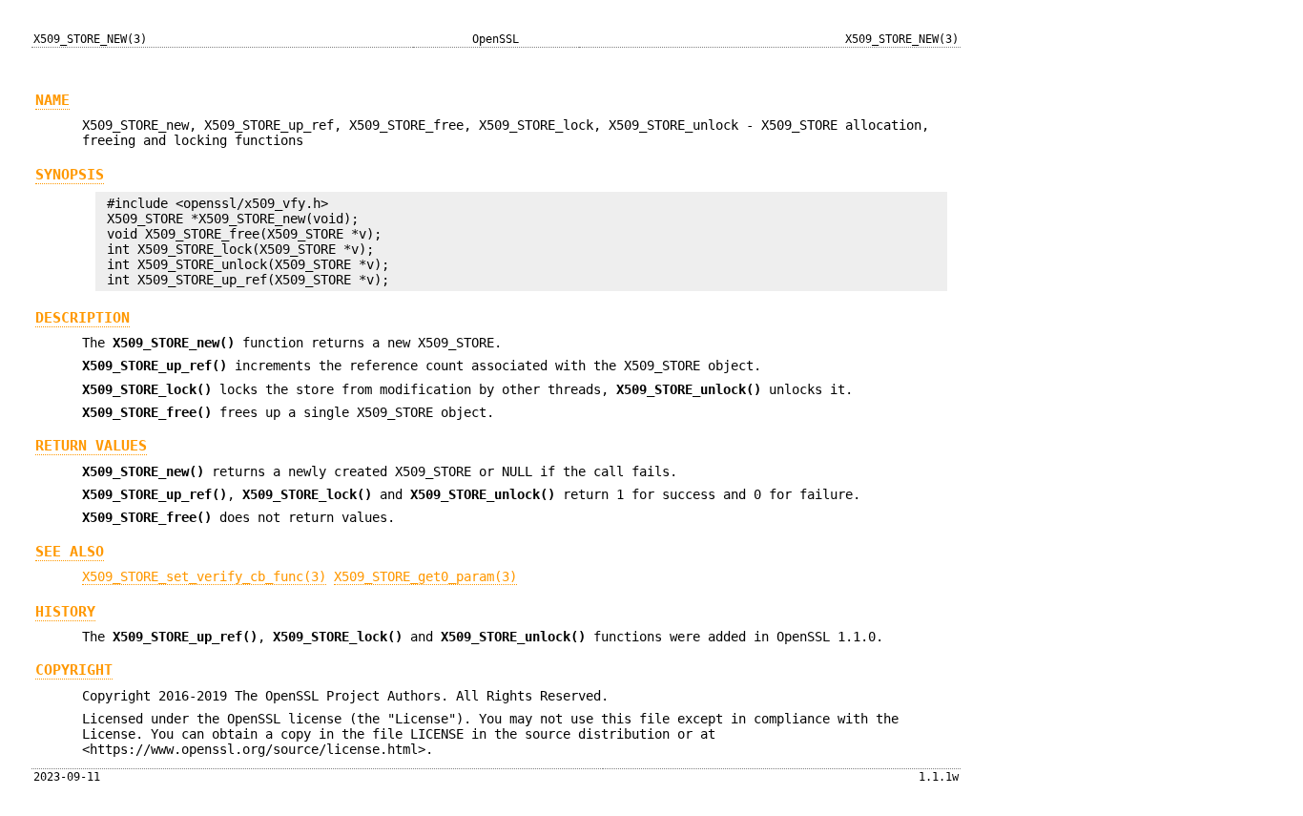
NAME (52, 100)
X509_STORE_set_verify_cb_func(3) (204, 576)
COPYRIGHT (74, 670)
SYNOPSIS (69, 174)
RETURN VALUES (91, 445)
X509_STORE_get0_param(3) (425, 576)
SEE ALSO (69, 551)
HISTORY (65, 611)
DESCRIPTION (82, 317)
